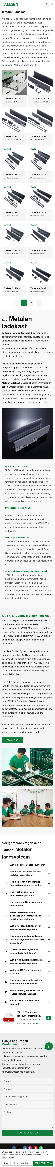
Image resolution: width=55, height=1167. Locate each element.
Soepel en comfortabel (16, 466)
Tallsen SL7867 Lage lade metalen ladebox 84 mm (39, 288)
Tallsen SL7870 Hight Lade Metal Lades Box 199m (12, 250)
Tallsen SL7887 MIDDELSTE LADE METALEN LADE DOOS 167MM (39, 136)
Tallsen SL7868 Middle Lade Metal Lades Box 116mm (13, 288)
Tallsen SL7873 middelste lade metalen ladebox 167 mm (12, 174)
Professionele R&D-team (18, 508)
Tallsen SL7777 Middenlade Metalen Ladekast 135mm (13, 136)
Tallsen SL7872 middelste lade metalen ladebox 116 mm (12, 212)
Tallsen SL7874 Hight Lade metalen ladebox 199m (40, 174)
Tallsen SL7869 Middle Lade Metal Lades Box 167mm (39, 250)
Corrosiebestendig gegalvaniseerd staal (26, 571)
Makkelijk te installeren (17, 538)
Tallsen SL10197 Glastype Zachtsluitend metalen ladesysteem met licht (13, 98)
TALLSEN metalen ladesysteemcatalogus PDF (29, 1014)
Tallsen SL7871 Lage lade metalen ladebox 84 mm (39, 212)
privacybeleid (8, 1157)
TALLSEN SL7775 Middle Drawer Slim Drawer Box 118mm (40, 98)
